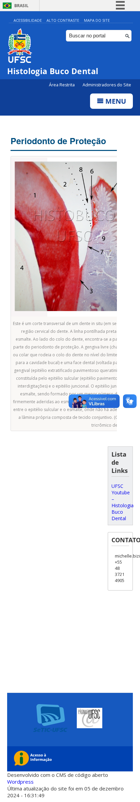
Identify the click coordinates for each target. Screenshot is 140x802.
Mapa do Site (97, 20)
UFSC (117, 486)
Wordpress (20, 781)
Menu (115, 101)
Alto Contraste (63, 20)
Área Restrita (62, 85)
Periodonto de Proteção (58, 141)
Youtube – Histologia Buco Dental (122, 505)
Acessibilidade (28, 20)
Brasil (21, 5)
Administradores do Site (107, 85)
